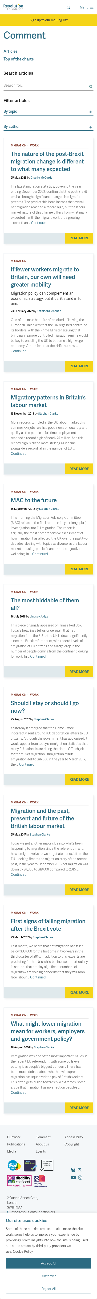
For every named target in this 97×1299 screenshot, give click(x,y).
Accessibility (74, 1137)
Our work (13, 1137)
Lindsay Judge (39, 616)
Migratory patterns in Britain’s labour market (48, 401)
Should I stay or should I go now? (45, 706)
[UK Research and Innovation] (41, 1183)
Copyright (72, 1144)
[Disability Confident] (20, 1183)
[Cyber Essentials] (32, 1167)
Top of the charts (19, 59)
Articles (10, 51)
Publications (16, 1144)
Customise (48, 1276)
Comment (43, 1137)
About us (42, 1144)
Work (34, 145)
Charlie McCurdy (41, 178)
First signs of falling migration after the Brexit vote (48, 924)
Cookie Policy (23, 1251)
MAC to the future (34, 500)
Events (41, 1151)
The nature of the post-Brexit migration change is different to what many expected (47, 161)
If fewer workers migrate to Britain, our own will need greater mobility (45, 276)
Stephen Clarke (48, 414)
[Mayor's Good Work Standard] (48, 1167)
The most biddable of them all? (45, 604)
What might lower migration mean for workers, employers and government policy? (48, 1031)
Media (11, 1151)
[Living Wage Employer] (15, 1167)
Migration (18, 145)
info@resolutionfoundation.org (31, 1212)
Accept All (48, 1263)
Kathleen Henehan (49, 311)
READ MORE (79, 238)
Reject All (49, 1288)
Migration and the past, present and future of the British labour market (42, 818)
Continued (39, 222)
